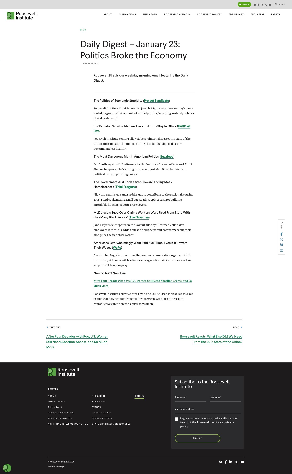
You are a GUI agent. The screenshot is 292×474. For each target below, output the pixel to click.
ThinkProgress (126, 187)
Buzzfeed (167, 156)
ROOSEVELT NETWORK (61, 412)
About (107, 14)
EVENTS (96, 407)
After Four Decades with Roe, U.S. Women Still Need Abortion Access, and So (77, 341)
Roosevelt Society (209, 14)
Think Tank (150, 14)
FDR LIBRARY (99, 401)
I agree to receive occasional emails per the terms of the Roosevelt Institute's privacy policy (209, 422)
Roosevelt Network (177, 14)
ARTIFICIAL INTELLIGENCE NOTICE (68, 424)
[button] (280, 4)
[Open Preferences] (7, 468)
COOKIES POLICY (102, 418)
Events (275, 14)
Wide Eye (60, 466)
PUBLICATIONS (56, 401)
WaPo (117, 247)
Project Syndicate (156, 100)
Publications (127, 14)
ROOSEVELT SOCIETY (60, 418)
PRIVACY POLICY (102, 412)
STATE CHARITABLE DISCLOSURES (111, 424)
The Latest (257, 14)
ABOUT (52, 396)
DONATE (139, 396)
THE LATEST (98, 396)
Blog (83, 30)
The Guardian (139, 217)
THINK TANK (55, 407)
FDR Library (236, 14)
